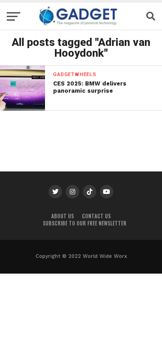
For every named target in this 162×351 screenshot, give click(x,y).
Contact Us (96, 216)
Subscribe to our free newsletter (84, 223)
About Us (62, 216)
